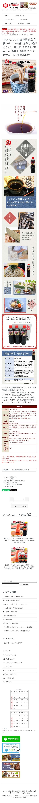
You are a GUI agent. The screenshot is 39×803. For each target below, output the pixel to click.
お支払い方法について (9, 670)
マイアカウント (7, 682)
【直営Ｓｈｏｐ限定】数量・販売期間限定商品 (16, 631)
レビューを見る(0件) (10, 477)
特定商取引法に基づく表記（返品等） (15, 480)
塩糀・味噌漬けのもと (9, 615)
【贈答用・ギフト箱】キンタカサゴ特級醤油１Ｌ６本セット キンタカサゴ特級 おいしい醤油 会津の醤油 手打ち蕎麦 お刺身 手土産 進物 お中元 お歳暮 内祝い (19, 567)
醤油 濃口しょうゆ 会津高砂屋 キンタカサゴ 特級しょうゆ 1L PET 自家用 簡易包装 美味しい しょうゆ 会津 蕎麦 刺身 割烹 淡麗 (19, 540)
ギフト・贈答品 (7, 619)
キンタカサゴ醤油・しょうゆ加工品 (16, 34)
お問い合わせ (23, 19)
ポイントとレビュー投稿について (12, 663)
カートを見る (9, 23)
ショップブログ (9, 19)
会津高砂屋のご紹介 (24, 23)
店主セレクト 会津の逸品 (10, 623)
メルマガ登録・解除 (9, 678)
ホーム (7, 15)
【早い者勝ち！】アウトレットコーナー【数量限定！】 (19, 627)
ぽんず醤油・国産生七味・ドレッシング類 (15, 604)
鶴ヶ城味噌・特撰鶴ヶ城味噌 (11, 600)
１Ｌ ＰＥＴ (30, 34)
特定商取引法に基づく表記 (28, 791)
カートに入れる (20, 506)
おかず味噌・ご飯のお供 (10, 612)
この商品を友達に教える (11, 482)
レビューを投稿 (8, 479)
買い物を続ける (8, 486)
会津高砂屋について (9, 659)
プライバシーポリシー (15, 793)
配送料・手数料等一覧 (9, 655)
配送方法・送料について (10, 674)
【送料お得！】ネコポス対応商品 (12, 643)
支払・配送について (20, 15)
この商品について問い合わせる (13, 484)
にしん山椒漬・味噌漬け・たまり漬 (13, 608)
